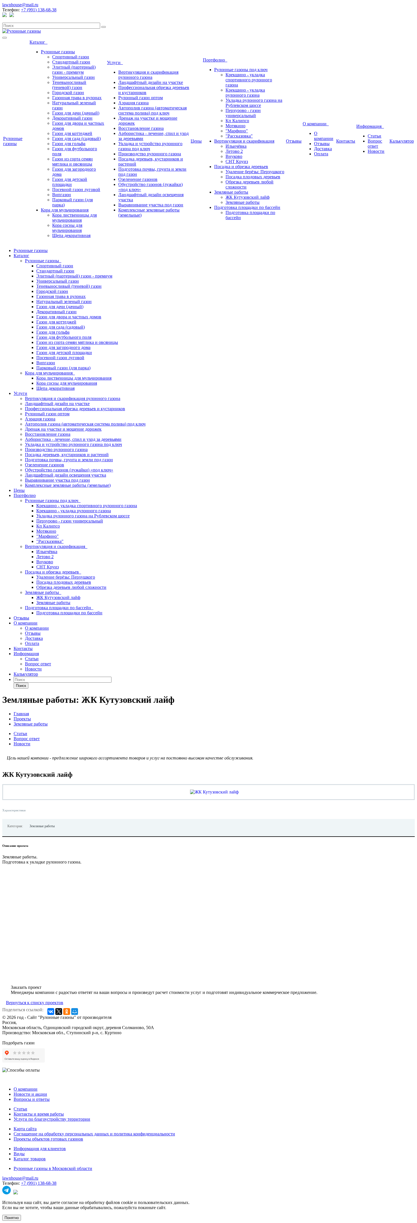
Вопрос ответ (375, 144)
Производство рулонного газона (149, 153)
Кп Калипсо (237, 120)
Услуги (115, 62)
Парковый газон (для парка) (63, 367)
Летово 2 (234, 151)
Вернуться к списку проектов (34, 1002)
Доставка (323, 148)
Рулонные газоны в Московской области (53, 1168)
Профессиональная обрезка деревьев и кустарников (75, 408)
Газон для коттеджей (72, 133)
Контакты (345, 141)
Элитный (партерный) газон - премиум (74, 70)
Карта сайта (25, 1128)
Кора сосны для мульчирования (67, 228)
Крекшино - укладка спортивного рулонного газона (249, 79)
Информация (370, 126)
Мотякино (235, 125)
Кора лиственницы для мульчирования (74, 218)
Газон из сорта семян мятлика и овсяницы (72, 161)
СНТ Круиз (237, 161)
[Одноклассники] (66, 1011)
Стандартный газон (71, 62)
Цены (196, 141)
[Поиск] (103, 27)
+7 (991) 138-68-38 (38, 9)
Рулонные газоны (12, 141)
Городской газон (68, 92)
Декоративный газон (72, 118)
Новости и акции (30, 1094)
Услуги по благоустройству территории (52, 1119)
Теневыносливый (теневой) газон (69, 85)
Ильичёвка (236, 146)
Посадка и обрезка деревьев (241, 166)
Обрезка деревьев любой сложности (71, 587)
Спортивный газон (70, 56)
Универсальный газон (73, 77)
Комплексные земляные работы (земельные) (68, 485)
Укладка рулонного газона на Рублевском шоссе (254, 103)
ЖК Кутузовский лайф (247, 197)
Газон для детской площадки (69, 182)
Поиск (21, 686)
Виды (19, 1153)
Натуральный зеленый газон (64, 301)
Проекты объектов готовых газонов (48, 1139)
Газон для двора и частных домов (68, 316)
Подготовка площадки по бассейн (247, 207)
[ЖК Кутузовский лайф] (214, 792)
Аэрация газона (133, 102)
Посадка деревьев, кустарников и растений (67, 454)
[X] (58, 1011)
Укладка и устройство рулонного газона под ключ (73, 444)
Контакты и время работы (39, 1114)
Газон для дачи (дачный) (75, 113)
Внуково (234, 156)
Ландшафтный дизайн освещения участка (65, 475)
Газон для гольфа (68, 143)
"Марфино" (237, 130)
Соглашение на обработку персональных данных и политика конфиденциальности (94, 1133)
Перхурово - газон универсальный (243, 113)
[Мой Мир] (74, 1011)
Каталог (38, 42)
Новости (376, 151)
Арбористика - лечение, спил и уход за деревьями (73, 439)
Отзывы (294, 141)
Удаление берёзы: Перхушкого (255, 171)
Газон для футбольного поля (63, 337)
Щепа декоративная (71, 235)
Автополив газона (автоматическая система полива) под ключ (152, 110)
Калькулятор (401, 141)
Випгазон (61, 194)
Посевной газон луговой (76, 189)
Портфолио (215, 60)
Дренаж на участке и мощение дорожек (63, 429)
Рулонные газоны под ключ (241, 69)
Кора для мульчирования (65, 210)
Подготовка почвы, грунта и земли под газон (69, 459)
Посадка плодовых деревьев (253, 176)
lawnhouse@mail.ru (20, 4)
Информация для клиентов (40, 1148)
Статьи (374, 136)
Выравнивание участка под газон (150, 204)
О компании (316, 123)
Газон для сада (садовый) (76, 138)
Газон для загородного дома (63, 347)
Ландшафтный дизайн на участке (150, 82)
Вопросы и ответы (32, 1099)
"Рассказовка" (239, 136)
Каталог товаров (30, 1158)
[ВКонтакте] (50, 1011)
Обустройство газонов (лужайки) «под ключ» (69, 469)
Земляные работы (231, 192)
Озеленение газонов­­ (137, 179)
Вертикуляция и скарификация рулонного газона (148, 75)
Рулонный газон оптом (140, 97)
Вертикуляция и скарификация (244, 141)
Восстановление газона (141, 128)
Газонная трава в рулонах (77, 97)
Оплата (321, 153)
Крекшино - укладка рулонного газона (245, 93)
